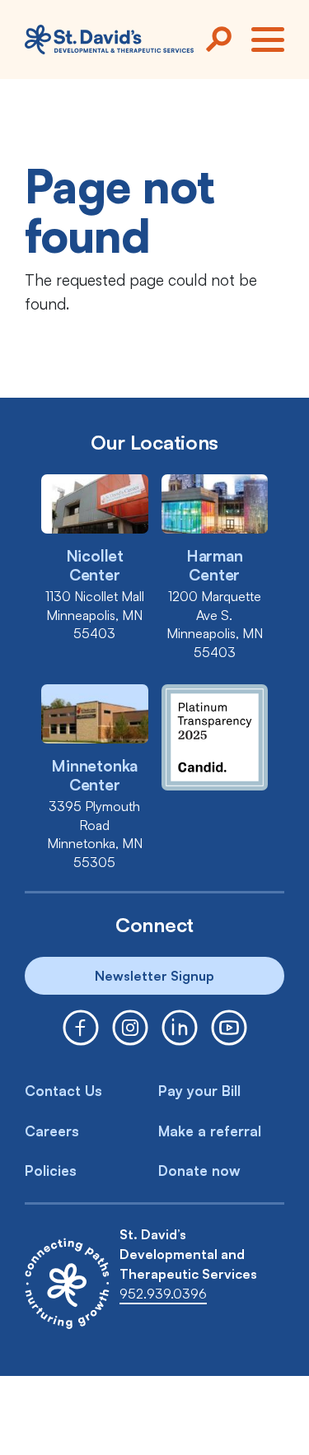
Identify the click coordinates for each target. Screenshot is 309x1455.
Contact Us (63, 1090)
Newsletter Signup (154, 976)
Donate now (199, 1170)
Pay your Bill (199, 1090)
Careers (52, 1131)
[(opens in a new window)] (81, 1028)
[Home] (109, 39)
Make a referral (209, 1131)
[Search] (218, 39)
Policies (51, 1170)
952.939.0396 (163, 1293)
